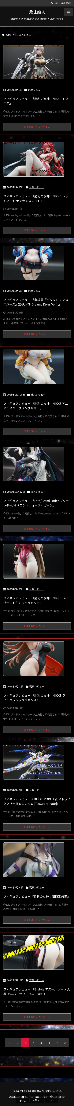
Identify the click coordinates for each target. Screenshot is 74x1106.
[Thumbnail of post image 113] (35, 955)
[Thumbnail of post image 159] (35, 765)
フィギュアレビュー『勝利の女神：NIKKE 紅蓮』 (36, 896)
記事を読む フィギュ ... (37, 126)
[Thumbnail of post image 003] (35, 564)
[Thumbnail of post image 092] (35, 466)
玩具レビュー (35, 90)
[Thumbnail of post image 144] (35, 862)
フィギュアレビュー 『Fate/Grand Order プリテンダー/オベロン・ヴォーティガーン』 (36, 502)
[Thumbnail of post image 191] (35, 661)
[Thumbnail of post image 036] (35, 162)
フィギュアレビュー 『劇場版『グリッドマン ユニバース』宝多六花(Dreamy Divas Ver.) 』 (35, 301)
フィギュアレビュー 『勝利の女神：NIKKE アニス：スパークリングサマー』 (35, 405)
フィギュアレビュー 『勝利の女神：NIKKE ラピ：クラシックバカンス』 (34, 697)
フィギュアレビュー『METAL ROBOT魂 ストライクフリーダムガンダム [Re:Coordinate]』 (36, 801)
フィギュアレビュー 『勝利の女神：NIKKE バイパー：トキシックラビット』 (35, 600)
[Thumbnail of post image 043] (35, 64)
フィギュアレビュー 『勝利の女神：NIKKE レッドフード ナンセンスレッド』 (35, 198)
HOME (8, 34)
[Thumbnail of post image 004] (35, 265)
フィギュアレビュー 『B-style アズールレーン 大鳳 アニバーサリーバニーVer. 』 (36, 991)
